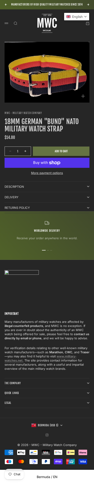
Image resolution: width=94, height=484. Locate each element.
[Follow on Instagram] (47, 435)
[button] (76, 16)
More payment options (47, 173)
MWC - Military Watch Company (23, 113)
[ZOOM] (83, 96)
